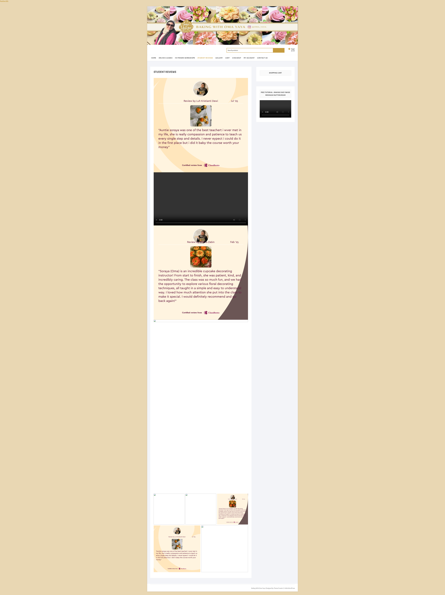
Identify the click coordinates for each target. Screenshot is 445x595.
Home (153, 58)
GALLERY (219, 58)
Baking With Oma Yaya (258, 588)
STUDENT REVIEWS (205, 58)
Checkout (236, 58)
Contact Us (262, 58)
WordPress (291, 588)
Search (278, 50)
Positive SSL (4, 1)
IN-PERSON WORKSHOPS (185, 58)
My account (249, 58)
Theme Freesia (278, 588)
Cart (227, 58)
